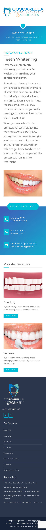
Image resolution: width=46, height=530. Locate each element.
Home (7, 37)
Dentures (8, 442)
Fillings (7, 447)
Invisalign (8, 453)
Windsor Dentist (11, 470)
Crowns (7, 436)
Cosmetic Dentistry (31, 37)
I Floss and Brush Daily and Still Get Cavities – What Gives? (23, 503)
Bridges (7, 430)
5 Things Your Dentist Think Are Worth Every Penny (20, 483)
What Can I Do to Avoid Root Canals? (16, 487)
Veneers (9, 353)
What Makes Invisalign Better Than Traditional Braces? (21, 491)
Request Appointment (23, 206)
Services (16, 37)
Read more (11, 316)
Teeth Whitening (11, 459)
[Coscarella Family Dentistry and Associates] (23, 12)
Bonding (9, 302)
